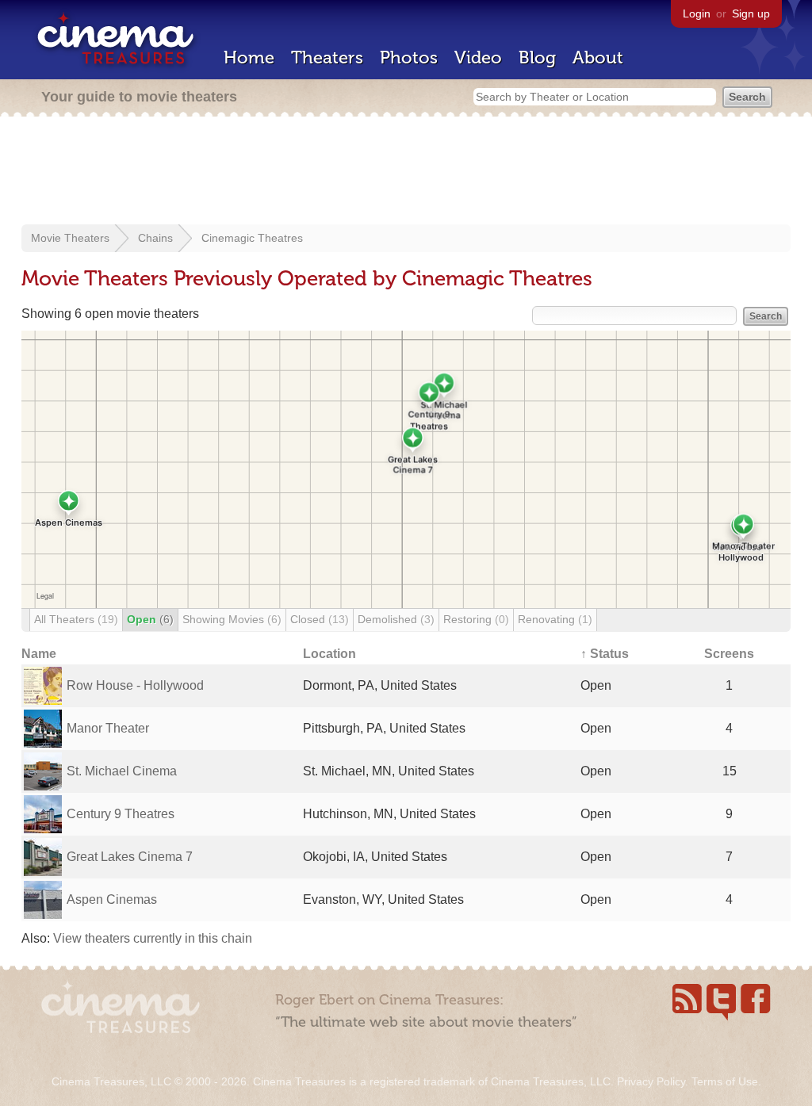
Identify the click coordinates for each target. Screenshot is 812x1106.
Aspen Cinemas (112, 899)
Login (696, 13)
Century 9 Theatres (120, 814)
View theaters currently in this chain (152, 938)
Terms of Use (724, 1081)
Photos (409, 57)
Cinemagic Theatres (252, 238)
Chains (155, 238)
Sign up (751, 13)
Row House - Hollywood (135, 685)
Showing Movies (232, 619)
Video (478, 57)
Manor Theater (108, 728)
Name (38, 653)
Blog (537, 57)
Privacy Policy (651, 1081)
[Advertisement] (406, 172)
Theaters (327, 57)
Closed (319, 619)
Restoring (476, 619)
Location (329, 653)
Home (249, 57)
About (598, 57)
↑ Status (604, 653)
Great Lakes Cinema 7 (130, 856)
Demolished (396, 619)
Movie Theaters (70, 238)
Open (150, 619)
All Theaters (76, 619)
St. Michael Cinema (122, 771)
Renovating (555, 619)
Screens (729, 653)
